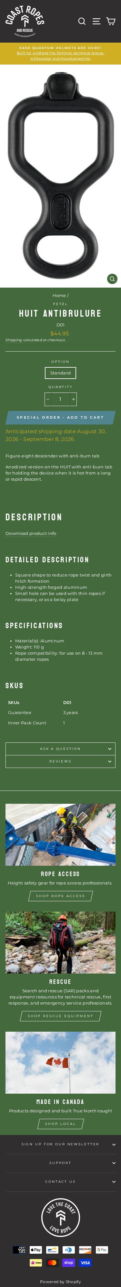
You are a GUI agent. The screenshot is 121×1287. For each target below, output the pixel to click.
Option (60, 361)
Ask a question (60, 749)
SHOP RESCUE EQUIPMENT (61, 1016)
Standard (60, 373)
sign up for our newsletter (61, 1144)
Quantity (60, 387)
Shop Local (60, 1124)
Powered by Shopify (60, 1281)
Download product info (30, 533)
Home (59, 295)
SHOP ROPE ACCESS (60, 896)
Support (60, 1163)
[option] (60, 53)
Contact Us (60, 1181)
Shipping (13, 340)
